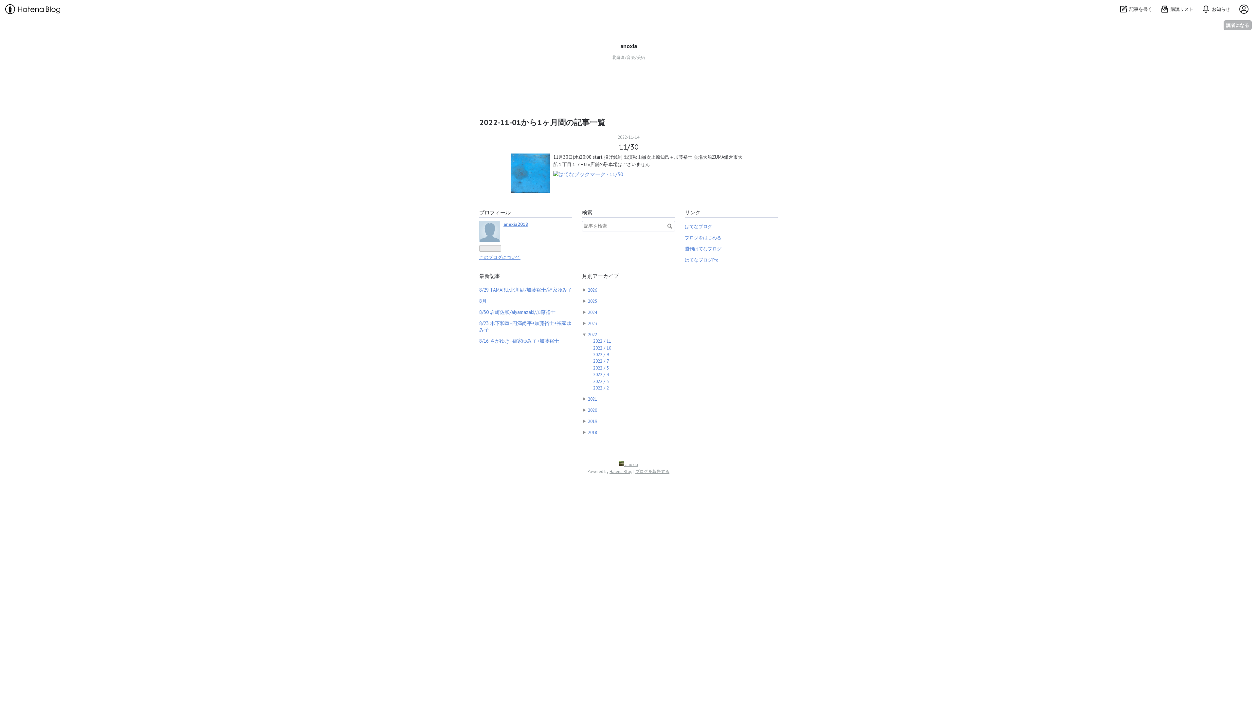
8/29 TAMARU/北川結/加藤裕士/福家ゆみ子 (525, 290)
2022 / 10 (602, 348)
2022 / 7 (601, 361)
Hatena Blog (621, 471)
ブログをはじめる (703, 238)
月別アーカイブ (600, 276)
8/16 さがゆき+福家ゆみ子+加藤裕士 (519, 341)
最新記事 (489, 276)
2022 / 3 (601, 381)
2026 (592, 290)
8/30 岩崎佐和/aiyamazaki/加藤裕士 (517, 312)
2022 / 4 (601, 374)
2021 (592, 399)
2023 (592, 323)
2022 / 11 (602, 341)
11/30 (629, 147)
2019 (592, 421)
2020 (592, 410)
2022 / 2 (601, 388)
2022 (592, 334)
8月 (483, 301)
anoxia (628, 46)
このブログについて (499, 257)
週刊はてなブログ (703, 249)
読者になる (1237, 25)
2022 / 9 (601, 354)
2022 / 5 (601, 368)
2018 (592, 432)
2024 (592, 312)
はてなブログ (698, 226)
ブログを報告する (652, 471)
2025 (592, 301)
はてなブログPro (702, 260)
